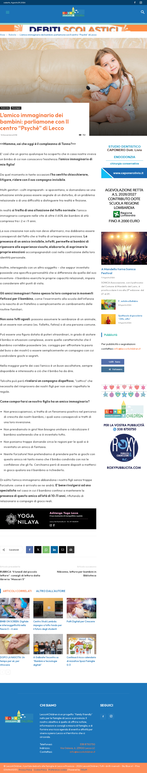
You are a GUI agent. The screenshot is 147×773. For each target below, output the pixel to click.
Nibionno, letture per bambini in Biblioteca (76, 573)
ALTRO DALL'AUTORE (50, 591)
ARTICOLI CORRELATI (17, 591)
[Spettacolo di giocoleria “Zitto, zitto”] (108, 317)
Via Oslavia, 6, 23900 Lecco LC (77, 748)
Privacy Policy (25, 769)
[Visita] (124, 176)
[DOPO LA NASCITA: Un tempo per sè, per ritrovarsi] (15, 644)
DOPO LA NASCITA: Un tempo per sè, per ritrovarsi (12, 661)
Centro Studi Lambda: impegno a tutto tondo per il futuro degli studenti (47, 625)
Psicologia (16, 108)
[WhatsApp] (46, 549)
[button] (142, 13)
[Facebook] (134, 2)
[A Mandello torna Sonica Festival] (124, 246)
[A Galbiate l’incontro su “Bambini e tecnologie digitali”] (48, 644)
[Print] (70, 549)
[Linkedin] (54, 549)
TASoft (83, 769)
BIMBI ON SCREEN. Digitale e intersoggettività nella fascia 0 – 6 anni (14, 625)
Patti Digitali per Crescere (81, 621)
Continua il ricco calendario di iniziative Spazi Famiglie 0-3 (81, 661)
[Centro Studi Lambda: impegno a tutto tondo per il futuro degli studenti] (48, 608)
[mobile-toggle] (7, 12)
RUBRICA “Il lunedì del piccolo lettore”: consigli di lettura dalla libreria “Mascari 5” (20, 575)
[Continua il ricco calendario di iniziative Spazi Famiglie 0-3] (81, 644)
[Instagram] (140, 2)
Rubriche (5, 108)
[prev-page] (2, 672)
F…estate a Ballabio (128, 299)
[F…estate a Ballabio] (108, 303)
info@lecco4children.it (127, 346)
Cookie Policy (40, 769)
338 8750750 (87, 744)
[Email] (62, 549)
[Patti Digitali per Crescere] (81, 608)
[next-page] (8, 672)
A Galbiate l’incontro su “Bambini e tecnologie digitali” (46, 661)
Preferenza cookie (57, 769)
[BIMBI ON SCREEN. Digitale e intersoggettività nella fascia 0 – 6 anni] (15, 608)
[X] (37, 549)
